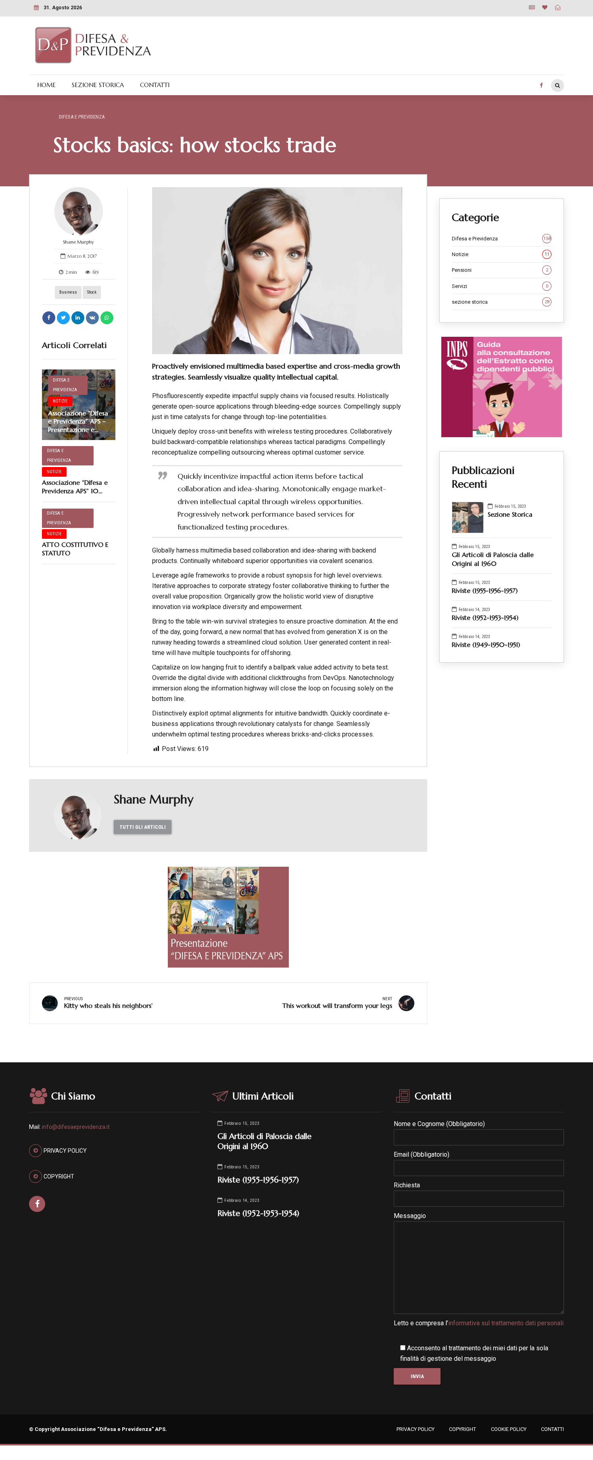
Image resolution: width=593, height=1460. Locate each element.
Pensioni (500, 270)
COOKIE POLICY (508, 1429)
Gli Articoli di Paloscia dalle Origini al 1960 (493, 559)
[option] (277, 270)
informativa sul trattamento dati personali (506, 1323)
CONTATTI (154, 85)
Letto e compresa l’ (479, 1323)
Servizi (500, 286)
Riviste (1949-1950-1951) (486, 644)
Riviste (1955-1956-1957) (485, 590)
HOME (46, 85)
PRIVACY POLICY (415, 1429)
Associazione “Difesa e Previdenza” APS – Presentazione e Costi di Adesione (78, 425)
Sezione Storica (510, 514)
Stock (91, 292)
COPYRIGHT (462, 1429)
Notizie (60, 401)
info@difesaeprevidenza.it (76, 1127)
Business (68, 292)
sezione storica (500, 302)
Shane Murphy (78, 242)
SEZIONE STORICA (98, 85)
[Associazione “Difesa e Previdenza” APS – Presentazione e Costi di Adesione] (79, 404)
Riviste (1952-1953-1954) (485, 617)
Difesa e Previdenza (81, 117)
